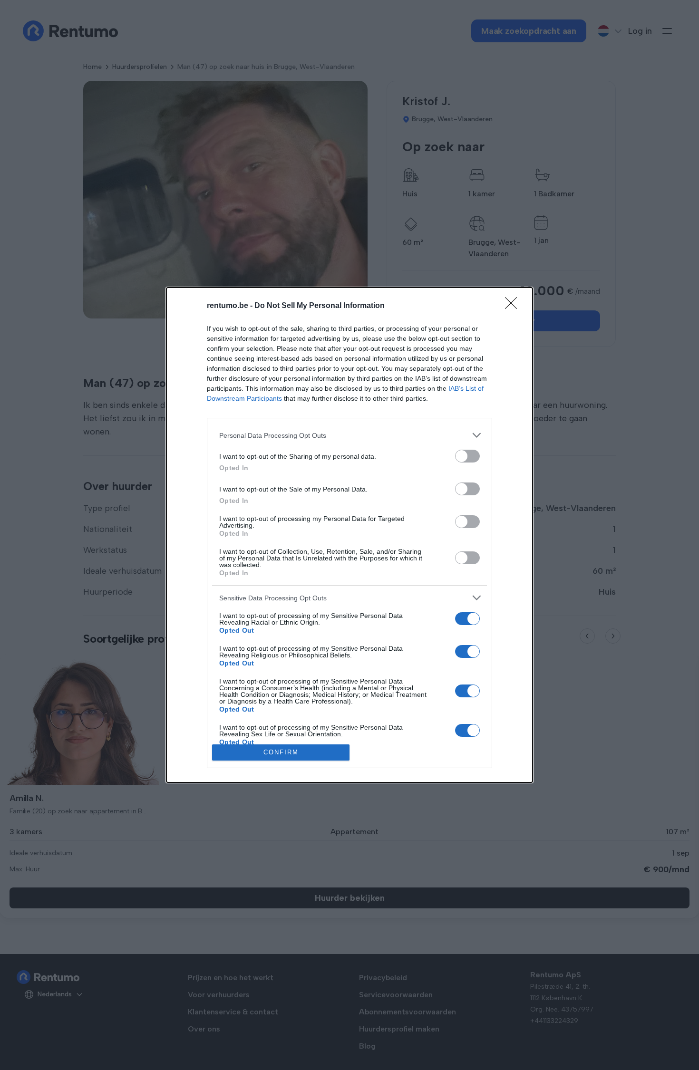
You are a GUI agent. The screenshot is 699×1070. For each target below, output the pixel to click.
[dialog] (349, 535)
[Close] (514, 306)
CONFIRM (281, 752)
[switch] (467, 456)
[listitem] (349, 435)
